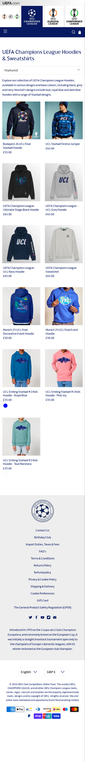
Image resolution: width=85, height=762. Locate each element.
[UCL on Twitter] (30, 618)
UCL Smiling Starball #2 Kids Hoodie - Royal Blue (20, 393)
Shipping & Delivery (42, 586)
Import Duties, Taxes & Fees (42, 544)
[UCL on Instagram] (49, 618)
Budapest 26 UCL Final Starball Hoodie (17, 145)
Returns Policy (42, 565)
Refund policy (42, 572)
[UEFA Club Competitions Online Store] (42, 511)
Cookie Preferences (42, 593)
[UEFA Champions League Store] (32, 16)
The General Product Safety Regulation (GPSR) (42, 607)
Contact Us (42, 530)
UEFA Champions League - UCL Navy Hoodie (19, 269)
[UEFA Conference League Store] (74, 16)
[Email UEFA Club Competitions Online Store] (55, 618)
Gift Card (42, 600)
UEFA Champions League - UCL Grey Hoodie (62, 207)
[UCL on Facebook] (36, 618)
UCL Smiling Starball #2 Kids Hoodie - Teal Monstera (20, 462)
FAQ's (42, 551)
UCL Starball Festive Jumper (63, 144)
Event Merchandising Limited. (64, 700)
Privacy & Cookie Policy (42, 579)
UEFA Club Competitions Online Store (37, 684)
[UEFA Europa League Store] (53, 16)
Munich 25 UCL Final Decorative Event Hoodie (18, 331)
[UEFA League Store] (10, 16)
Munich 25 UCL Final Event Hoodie (62, 331)
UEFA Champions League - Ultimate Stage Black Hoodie (21, 207)
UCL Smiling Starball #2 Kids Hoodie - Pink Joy (63, 393)
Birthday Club (42, 537)
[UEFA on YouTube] (42, 618)
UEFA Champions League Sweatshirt (61, 269)
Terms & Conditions (42, 558)
